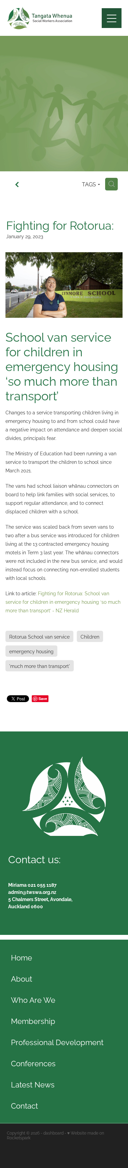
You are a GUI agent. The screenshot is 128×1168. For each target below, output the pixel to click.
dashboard (53, 1133)
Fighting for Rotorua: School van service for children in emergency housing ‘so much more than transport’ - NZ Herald (62, 601)
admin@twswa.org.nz (32, 891)
